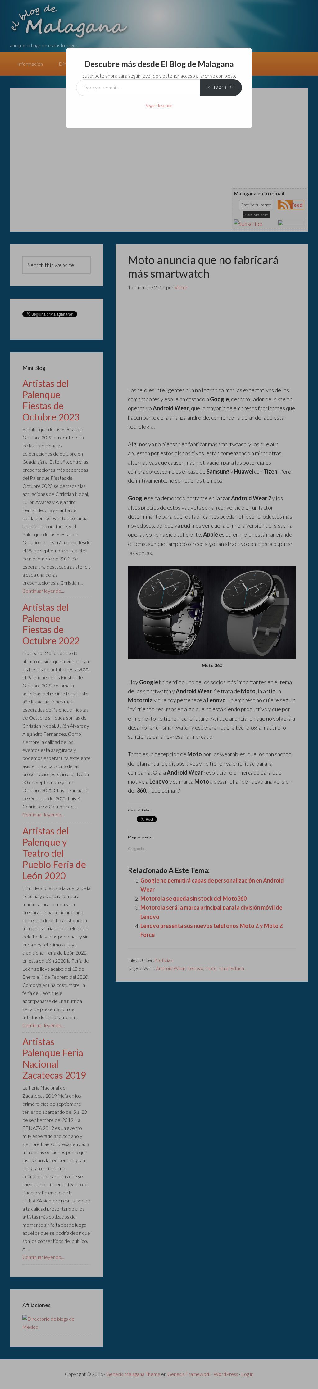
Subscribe (220, 87)
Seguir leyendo (159, 105)
